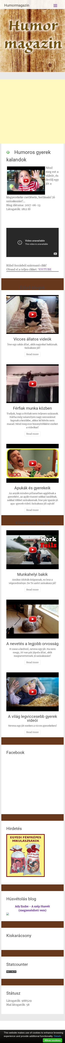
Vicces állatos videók (32, 339)
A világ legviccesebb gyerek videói (32, 718)
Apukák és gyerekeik (32, 488)
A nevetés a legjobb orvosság (32, 643)
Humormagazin (16, 5)
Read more (32, 354)
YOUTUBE (44, 269)
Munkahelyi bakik (32, 574)
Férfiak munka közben (32, 408)
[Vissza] (8, 152)
